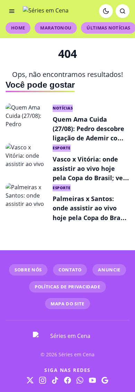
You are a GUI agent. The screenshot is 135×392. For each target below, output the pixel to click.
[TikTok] (55, 380)
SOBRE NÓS (28, 270)
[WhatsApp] (79, 380)
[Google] (104, 380)
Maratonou (55, 28)
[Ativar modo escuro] (106, 11)
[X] (30, 380)
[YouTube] (92, 380)
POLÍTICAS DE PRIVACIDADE (67, 287)
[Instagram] (42, 380)
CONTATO (70, 270)
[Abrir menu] (12, 11)
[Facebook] (67, 380)
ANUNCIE (109, 270)
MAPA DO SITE (67, 303)
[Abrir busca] (122, 11)
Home (18, 28)
